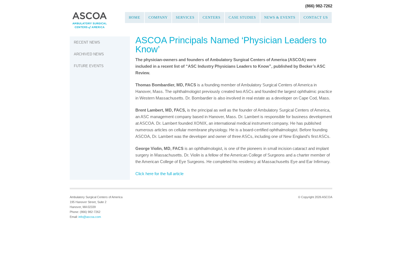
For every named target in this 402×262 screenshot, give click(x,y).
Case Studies (242, 17)
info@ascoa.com (89, 216)
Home (134, 17)
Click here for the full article (159, 173)
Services (185, 17)
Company (158, 17)
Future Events (89, 66)
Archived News (89, 54)
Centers (211, 17)
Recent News (87, 42)
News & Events (279, 17)
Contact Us (316, 17)
